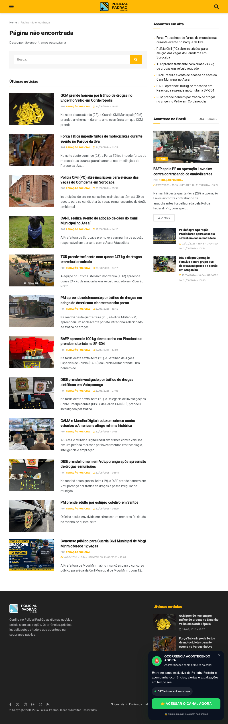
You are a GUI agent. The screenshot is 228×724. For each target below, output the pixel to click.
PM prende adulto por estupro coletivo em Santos (99, 502)
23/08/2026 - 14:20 (106, 229)
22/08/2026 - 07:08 (106, 390)
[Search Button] (216, 6)
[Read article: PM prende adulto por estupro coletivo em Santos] (31, 516)
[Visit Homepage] (114, 6)
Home (13, 22)
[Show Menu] (11, 6)
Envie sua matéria (141, 704)
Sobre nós (117, 704)
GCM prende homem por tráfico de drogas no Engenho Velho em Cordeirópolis (198, 619)
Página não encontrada (35, 22)
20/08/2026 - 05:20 (107, 508)
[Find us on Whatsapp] (40, 704)
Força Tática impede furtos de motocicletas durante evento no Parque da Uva (197, 642)
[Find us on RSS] (48, 704)
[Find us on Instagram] (33, 704)
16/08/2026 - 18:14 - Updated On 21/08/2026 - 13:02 (94, 557)
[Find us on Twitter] (17, 704)
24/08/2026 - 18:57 (106, 106)
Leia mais (166, 216)
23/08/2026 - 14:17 (106, 268)
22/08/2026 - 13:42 (106, 308)
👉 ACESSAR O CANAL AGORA (186, 703)
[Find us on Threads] (25, 704)
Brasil (212, 119)
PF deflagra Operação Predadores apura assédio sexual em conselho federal (197, 234)
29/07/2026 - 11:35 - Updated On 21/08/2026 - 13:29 (186, 185)
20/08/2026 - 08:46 (107, 472)
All (202, 119)
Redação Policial (78, 106)
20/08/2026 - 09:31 (106, 431)
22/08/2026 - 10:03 (106, 349)
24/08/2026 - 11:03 (106, 147)
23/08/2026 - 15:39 (106, 188)
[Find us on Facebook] (10, 704)
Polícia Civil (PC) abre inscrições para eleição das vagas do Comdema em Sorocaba (182, 53)
